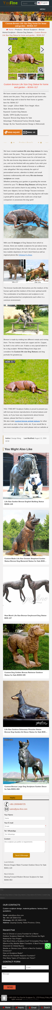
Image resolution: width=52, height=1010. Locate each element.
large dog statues (20, 895)
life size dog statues (6, 895)
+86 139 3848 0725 (13, 918)
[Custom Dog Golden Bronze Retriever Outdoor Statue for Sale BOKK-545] (26, 647)
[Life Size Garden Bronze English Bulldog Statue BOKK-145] (26, 476)
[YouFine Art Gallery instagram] (3, 927)
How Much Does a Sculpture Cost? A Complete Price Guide (25, 941)
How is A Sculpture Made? (13, 953)
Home (7, 1007)
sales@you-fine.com (18, 809)
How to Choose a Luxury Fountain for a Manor (20, 934)
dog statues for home (34, 895)
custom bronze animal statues (27, 421)
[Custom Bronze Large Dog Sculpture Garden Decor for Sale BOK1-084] (26, 761)
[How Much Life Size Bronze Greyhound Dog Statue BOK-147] (26, 590)
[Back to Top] (4, 998)
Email (33, 1008)
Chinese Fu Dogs (25, 255)
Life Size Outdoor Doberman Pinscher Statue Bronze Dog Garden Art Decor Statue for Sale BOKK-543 (25, 731)
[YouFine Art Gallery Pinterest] (4, 927)
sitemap (25, 999)
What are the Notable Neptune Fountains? (19, 956)
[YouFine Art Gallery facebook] (2, 927)
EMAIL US (31, 132)
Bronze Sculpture (30, 30)
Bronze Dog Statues (25, 32)
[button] (42, 9)
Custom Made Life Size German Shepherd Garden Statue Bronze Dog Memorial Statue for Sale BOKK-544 (25, 561)
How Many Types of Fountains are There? (19, 958)
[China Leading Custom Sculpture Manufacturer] (10, 3)
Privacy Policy (33, 999)
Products (18, 30)
